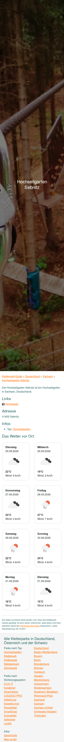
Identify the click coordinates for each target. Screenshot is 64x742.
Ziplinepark (10, 668)
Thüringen (40, 715)
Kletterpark (10, 656)
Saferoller (9, 719)
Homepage (11, 404)
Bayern (38, 656)
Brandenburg (41, 664)
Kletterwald (10, 660)
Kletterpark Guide (12, 376)
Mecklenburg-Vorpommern (42, 682)
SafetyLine (10, 700)
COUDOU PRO (13, 696)
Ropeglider (10, 707)
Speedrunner (11, 703)
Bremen (38, 668)
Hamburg (39, 672)
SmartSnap (10, 711)
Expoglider (10, 715)
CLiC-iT (8, 684)
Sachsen (48, 376)
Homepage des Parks (30, 625)
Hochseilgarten (21, 429)
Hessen (38, 676)
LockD (7, 723)
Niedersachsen (43, 688)
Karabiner (9, 688)
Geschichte (10, 735)
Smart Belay (11, 692)
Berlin (37, 660)
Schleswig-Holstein (45, 711)
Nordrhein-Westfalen (46, 692)
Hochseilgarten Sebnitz (15, 380)
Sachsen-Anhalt (43, 707)
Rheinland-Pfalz (43, 696)
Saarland (39, 700)
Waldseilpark (11, 664)
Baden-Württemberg (45, 652)
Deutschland (32, 376)
